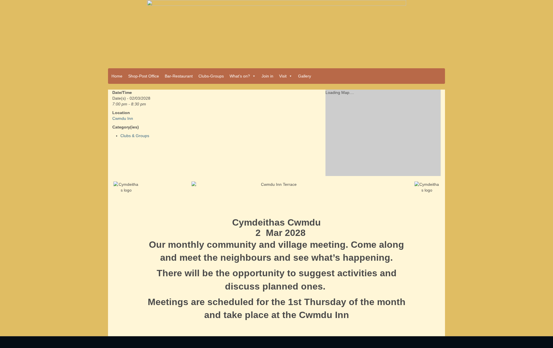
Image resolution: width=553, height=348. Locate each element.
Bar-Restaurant (179, 76)
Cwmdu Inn (122, 118)
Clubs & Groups (134, 135)
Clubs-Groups (211, 76)
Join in (267, 76)
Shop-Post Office (143, 76)
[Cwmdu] (276, 32)
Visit (283, 76)
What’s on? (240, 76)
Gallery (304, 76)
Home (116, 76)
